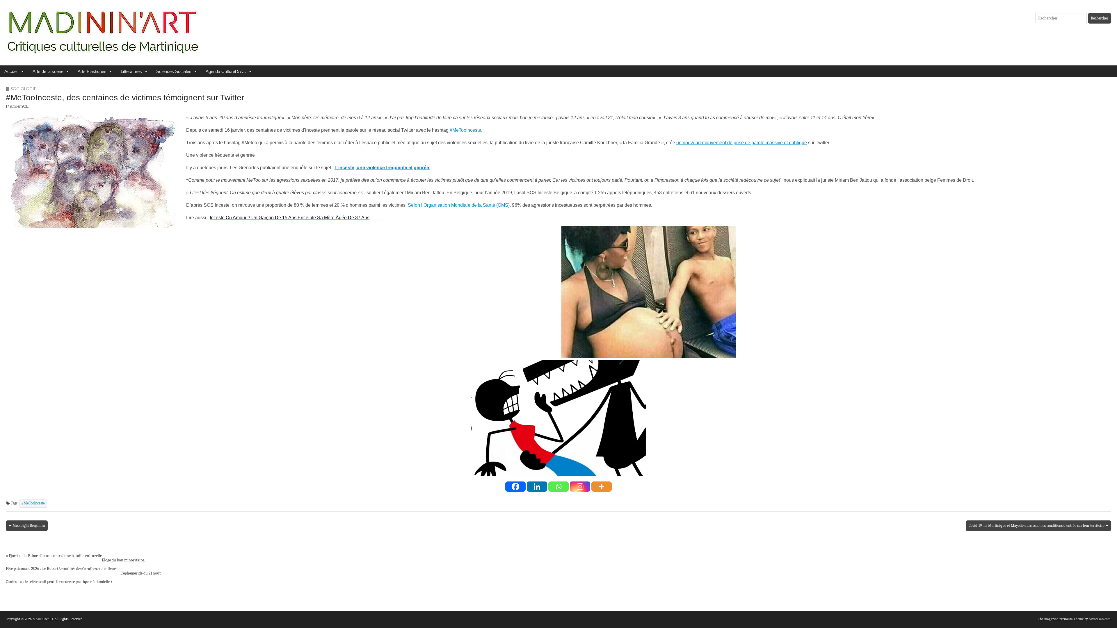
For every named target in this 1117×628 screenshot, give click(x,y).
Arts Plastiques (92, 71)
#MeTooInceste (465, 130)
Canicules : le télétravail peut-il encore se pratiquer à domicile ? (59, 581)
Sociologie (23, 88)
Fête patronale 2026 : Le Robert (32, 568)
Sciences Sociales (173, 71)
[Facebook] (515, 486)
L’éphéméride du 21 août (140, 573)
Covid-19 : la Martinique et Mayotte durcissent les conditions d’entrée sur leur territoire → (1038, 525)
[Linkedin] (537, 486)
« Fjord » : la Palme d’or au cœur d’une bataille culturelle (54, 555)
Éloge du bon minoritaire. (123, 560)
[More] (601, 486)
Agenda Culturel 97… (226, 71)
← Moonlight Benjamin (27, 525)
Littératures (131, 71)
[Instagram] (580, 486)
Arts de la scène (48, 71)
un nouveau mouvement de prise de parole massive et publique (741, 142)
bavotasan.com (1100, 619)
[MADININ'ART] (102, 28)
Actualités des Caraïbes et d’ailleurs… (89, 568)
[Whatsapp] (558, 486)
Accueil (11, 71)
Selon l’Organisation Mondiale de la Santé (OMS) (459, 205)
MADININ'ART (43, 619)
